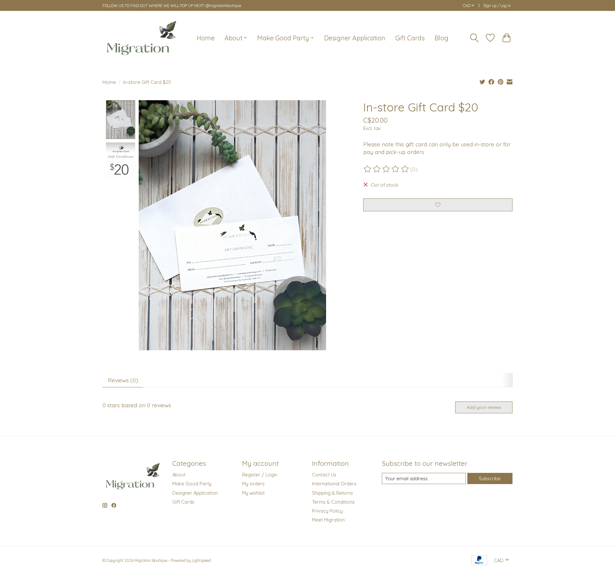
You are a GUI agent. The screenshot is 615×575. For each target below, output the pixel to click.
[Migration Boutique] (141, 38)
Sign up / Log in (497, 5)
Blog (441, 38)
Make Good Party (191, 484)
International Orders (334, 484)
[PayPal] (479, 560)
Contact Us (324, 475)
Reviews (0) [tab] (123, 380)
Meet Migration (328, 520)
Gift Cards (410, 38)
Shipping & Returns (332, 493)
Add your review (484, 407)
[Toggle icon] (474, 37)
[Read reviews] (386, 169)
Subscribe (490, 478)
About (178, 475)
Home (206, 38)
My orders (253, 484)
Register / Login (259, 475)
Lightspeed (201, 560)
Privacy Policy (327, 511)
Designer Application (354, 38)
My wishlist (253, 493)
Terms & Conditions (333, 502)
